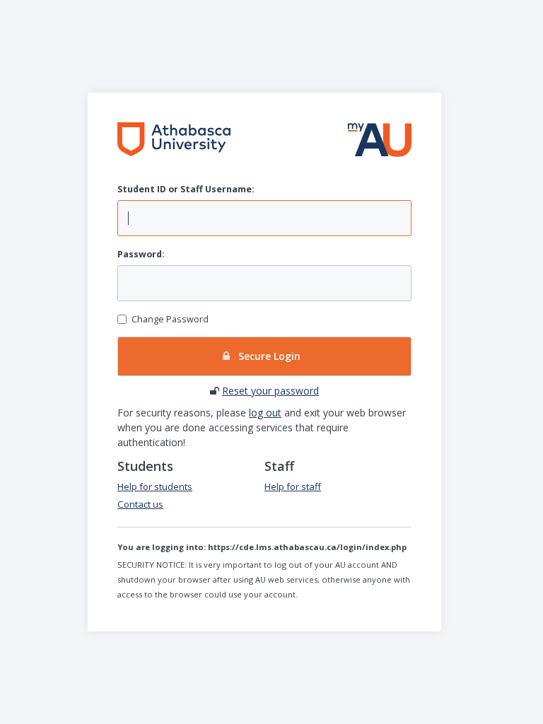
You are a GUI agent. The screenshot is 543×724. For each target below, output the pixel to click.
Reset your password (270, 390)
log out (265, 412)
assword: (141, 254)
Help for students (154, 486)
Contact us (140, 504)
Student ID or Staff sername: (186, 189)
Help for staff (292, 486)
